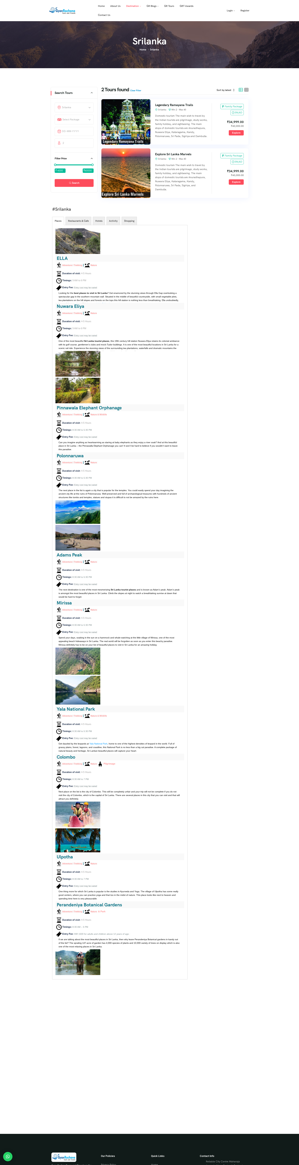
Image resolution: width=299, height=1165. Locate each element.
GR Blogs (152, 6)
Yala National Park (98, 743)
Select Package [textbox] (70, 119)
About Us (115, 6)
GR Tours (169, 6)
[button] (7, 1156)
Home (101, 6)
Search (75, 183)
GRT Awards (186, 6)
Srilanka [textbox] (66, 107)
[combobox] (76, 107)
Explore (236, 132)
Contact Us (104, 15)
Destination (132, 6)
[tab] (58, 221)
